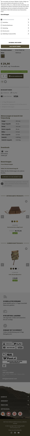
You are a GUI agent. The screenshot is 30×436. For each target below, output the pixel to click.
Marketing (5, 28)
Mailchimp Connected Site (9, 34)
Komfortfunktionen (8, 25)
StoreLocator (6, 31)
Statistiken (5, 22)
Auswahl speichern (15, 42)
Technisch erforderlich (8, 19)
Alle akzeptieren (15, 46)
